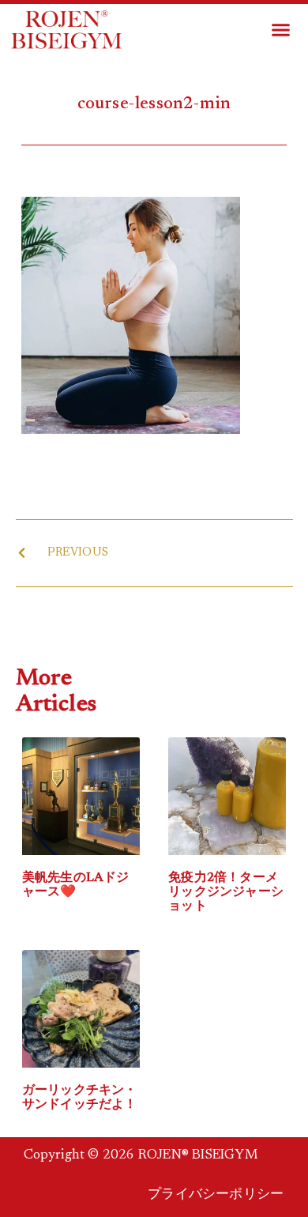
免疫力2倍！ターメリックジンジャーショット (226, 893)
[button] (281, 30)
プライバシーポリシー (216, 1195)
